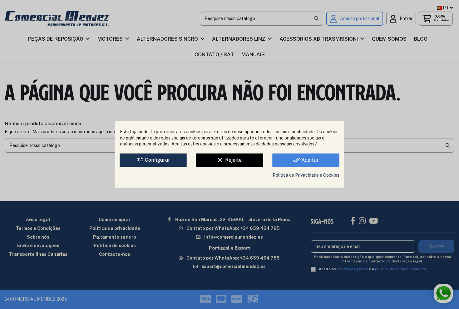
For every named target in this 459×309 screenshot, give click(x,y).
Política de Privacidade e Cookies (306, 175)
